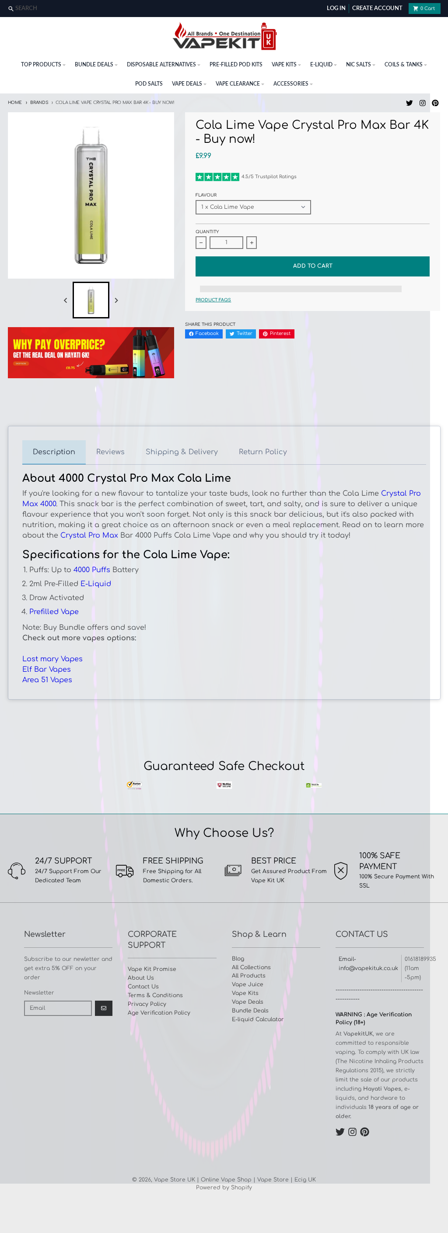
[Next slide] (116, 300)
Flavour (206, 195)
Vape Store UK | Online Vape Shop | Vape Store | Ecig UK (235, 1180)
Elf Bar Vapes (46, 669)
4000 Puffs (92, 570)
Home (15, 102)
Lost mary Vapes (52, 659)
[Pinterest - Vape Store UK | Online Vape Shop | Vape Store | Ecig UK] (435, 103)
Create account (377, 8)
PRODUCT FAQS (213, 300)
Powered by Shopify (224, 1188)
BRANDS (39, 102)
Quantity (207, 232)
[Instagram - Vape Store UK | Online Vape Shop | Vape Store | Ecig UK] (422, 103)
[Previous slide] (65, 300)
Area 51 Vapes (47, 680)
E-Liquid (95, 584)
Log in (336, 8)
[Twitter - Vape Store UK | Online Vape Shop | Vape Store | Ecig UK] (409, 103)
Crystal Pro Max (89, 535)
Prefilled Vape (54, 612)
